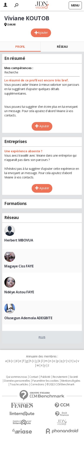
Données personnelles (17, 380)
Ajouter (43, 32)
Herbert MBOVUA (18, 240)
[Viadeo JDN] (62, 422)
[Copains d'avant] (22, 422)
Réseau (62, 46)
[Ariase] (22, 431)
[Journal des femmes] (22, 405)
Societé (74, 376)
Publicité (45, 376)
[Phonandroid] (62, 431)
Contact (33, 376)
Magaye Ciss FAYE (18, 266)
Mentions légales (70, 380)
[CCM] (62, 405)
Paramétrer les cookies (45, 380)
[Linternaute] (22, 414)
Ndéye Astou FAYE (19, 292)
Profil (20, 46)
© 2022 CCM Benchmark (60, 384)
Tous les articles (19, 384)
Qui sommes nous (16, 376)
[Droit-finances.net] (62, 414)
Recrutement (60, 376)
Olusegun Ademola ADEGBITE (28, 318)
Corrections (37, 384)
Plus (42, 337)
